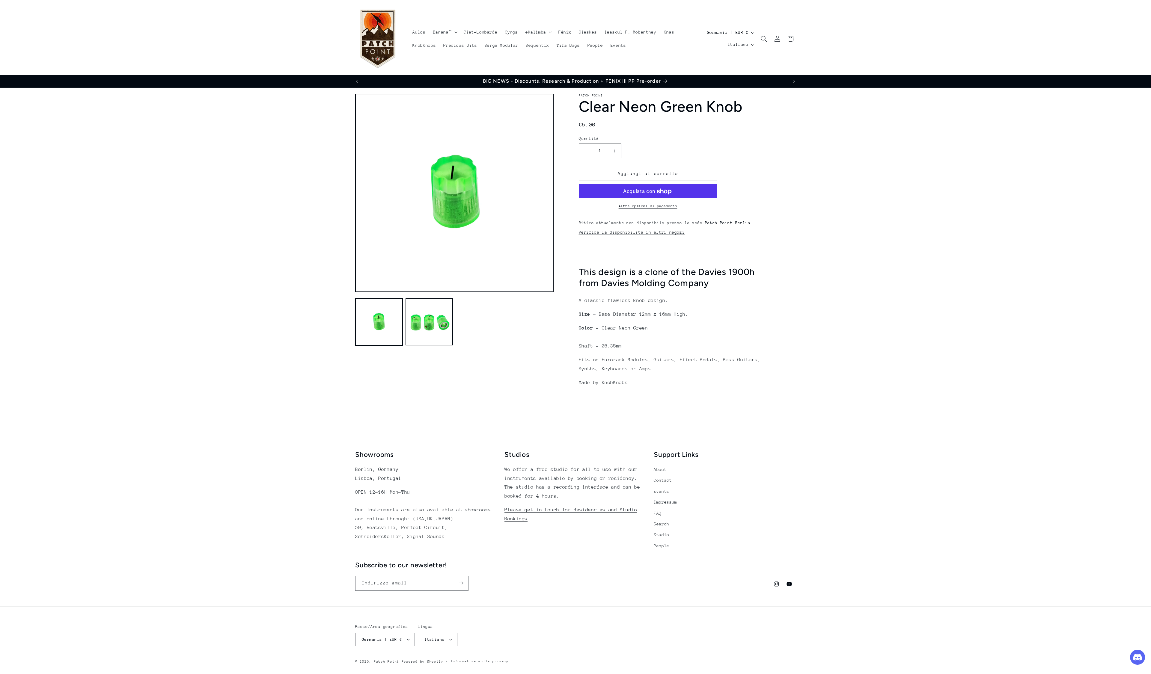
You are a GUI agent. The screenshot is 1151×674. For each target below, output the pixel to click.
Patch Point (386, 661)
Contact (663, 480)
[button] (444, 32)
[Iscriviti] (461, 583)
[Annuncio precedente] (357, 81)
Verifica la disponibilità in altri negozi (632, 232)
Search (661, 524)
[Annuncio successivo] (794, 81)
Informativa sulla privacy (480, 661)
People (661, 545)
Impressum (665, 502)
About (660, 469)
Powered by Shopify (422, 661)
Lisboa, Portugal (378, 478)
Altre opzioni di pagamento (648, 206)
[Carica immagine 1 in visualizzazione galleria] (379, 322)
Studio (661, 535)
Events (661, 491)
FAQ (658, 513)
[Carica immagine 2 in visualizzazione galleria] (429, 322)
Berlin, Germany (376, 469)
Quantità (589, 138)
